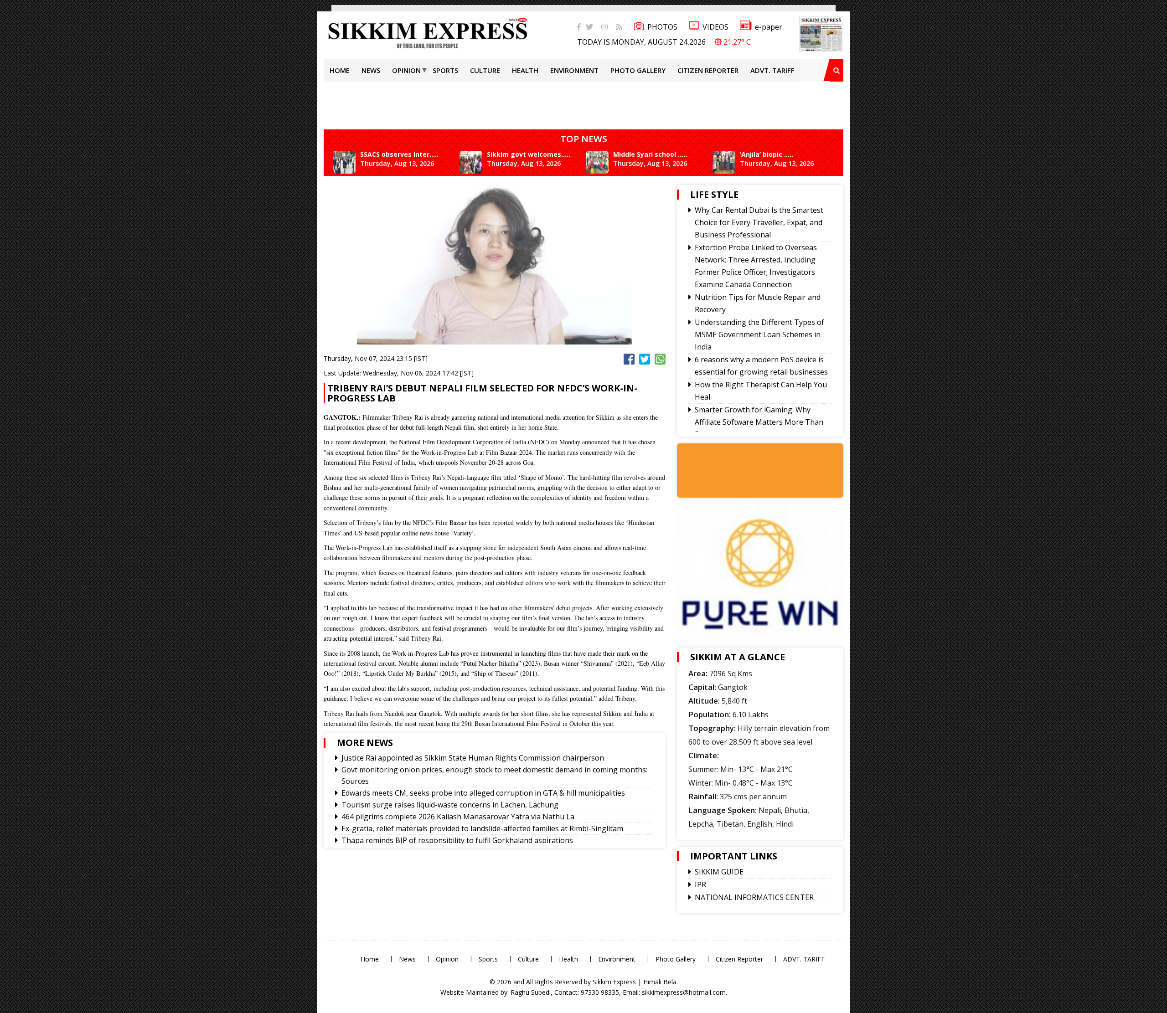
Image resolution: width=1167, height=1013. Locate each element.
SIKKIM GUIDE (719, 872)
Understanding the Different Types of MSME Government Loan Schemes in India (759, 334)
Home (340, 70)
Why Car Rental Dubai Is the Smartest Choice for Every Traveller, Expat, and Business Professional (759, 222)
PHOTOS (662, 27)
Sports (445, 70)
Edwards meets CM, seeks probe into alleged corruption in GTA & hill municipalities (483, 793)
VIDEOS (715, 27)
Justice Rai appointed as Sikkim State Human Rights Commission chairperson (472, 758)
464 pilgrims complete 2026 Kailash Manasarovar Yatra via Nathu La (457, 817)
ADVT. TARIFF (772, 70)
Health (525, 70)
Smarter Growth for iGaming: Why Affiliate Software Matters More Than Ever (759, 422)
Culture (485, 70)
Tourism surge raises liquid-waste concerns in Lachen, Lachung (449, 805)
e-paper (768, 27)
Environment (574, 70)
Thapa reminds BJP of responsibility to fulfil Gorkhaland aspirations (457, 840)
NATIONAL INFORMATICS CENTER (754, 897)
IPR (700, 884)
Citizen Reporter (707, 70)
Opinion (406, 70)
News (370, 70)
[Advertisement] (29, 129)
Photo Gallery (638, 70)
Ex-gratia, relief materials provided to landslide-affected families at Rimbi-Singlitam (482, 828)
